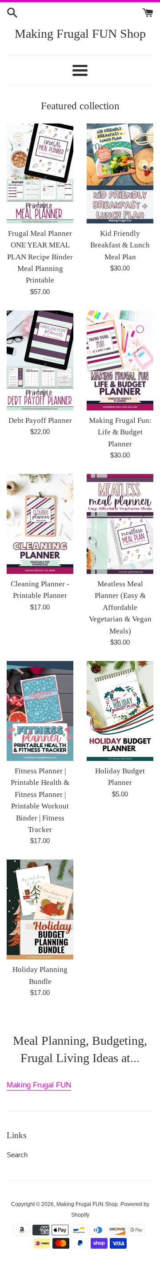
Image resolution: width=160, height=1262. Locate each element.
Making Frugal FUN (39, 1085)
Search (17, 1154)
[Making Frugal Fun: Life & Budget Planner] (120, 360)
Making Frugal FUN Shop (80, 33)
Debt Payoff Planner (40, 420)
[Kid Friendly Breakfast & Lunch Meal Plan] (120, 173)
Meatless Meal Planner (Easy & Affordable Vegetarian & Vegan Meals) (120, 607)
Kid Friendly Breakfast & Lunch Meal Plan (120, 245)
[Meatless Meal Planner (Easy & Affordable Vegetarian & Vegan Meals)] (120, 524)
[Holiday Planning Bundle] (40, 909)
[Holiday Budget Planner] (120, 711)
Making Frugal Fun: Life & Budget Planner (120, 432)
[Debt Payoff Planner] (40, 360)
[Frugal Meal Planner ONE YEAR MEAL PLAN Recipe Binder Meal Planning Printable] (40, 173)
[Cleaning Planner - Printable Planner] (40, 524)
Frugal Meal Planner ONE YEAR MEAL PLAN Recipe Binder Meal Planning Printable (40, 257)
